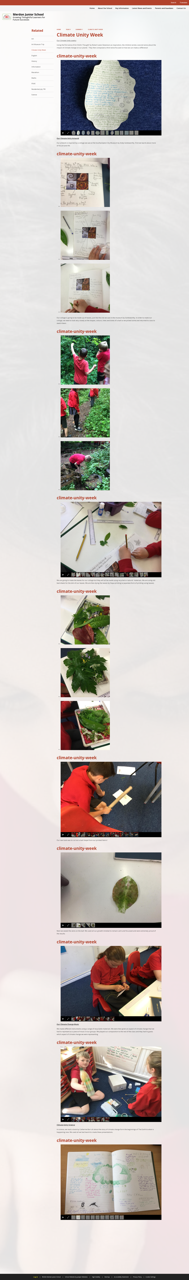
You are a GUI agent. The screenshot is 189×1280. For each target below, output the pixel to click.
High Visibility (96, 1277)
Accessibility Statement (121, 1277)
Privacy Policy (137, 1277)
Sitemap (107, 1277)
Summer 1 (79, 29)
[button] (65, 95)
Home (59, 29)
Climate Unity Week (95, 29)
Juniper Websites (82, 1277)
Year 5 (68, 29)
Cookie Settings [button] (151, 1277)
